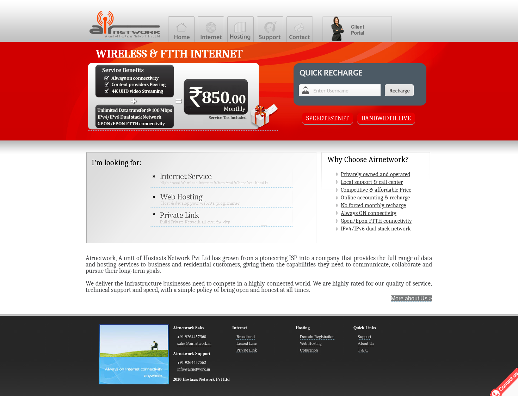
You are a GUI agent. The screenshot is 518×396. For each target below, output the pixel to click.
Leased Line (246, 343)
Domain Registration (317, 336)
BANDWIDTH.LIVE (386, 118)
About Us (366, 343)
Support (364, 336)
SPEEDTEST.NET (327, 118)
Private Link (246, 350)
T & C (363, 350)
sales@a (194, 343)
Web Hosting (311, 343)
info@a (193, 369)
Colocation (309, 350)
